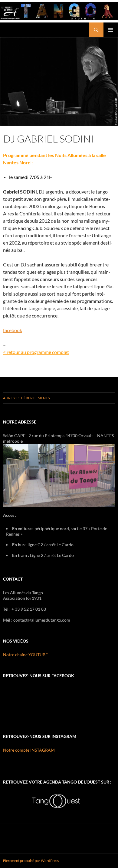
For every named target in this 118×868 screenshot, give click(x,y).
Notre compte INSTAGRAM (29, 750)
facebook (12, 330)
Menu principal (110, 29)
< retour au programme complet (36, 352)
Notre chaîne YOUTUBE (25, 654)
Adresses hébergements (26, 398)
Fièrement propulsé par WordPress (31, 860)
